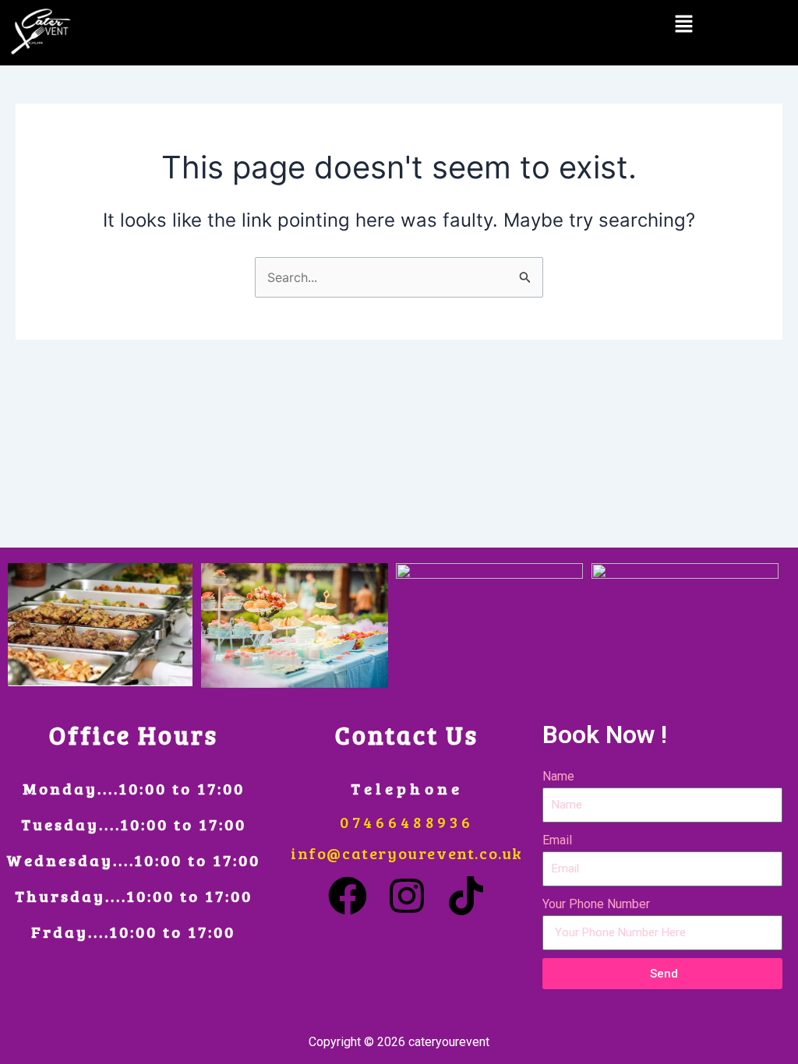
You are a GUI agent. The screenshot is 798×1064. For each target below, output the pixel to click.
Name (558, 776)
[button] (683, 24)
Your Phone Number (596, 904)
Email (557, 840)
